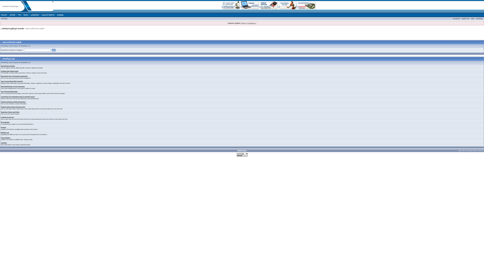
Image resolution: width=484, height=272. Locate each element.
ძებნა (473, 18)
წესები (26, 15)
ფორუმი (12, 15)
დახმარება (479, 18)
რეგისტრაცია (251, 23)
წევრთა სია (465, 18)
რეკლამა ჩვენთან (48, 15)
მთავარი (4, 15)
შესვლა (244, 23)
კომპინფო (4, 18)
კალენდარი (456, 18)
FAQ (19, 15)
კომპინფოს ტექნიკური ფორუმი (13, 28)
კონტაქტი (60, 15)
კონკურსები (35, 15)
